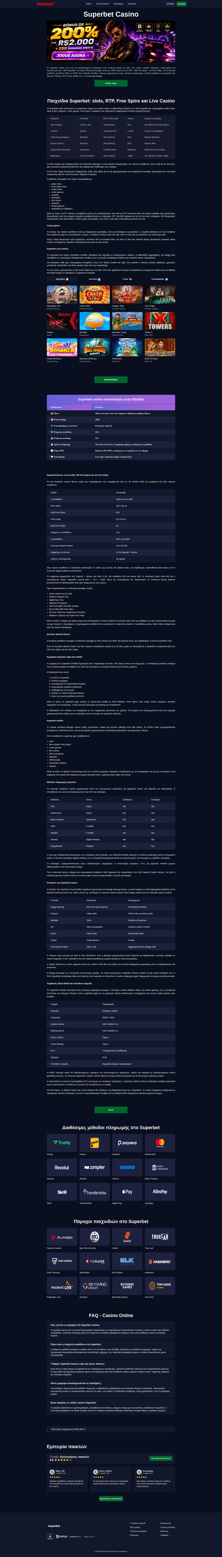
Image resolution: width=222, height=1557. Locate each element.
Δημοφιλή (60, 279)
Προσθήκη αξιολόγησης (161, 1458)
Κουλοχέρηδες (158, 279)
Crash (125, 279)
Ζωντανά (93, 279)
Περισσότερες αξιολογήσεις (111, 1499)
